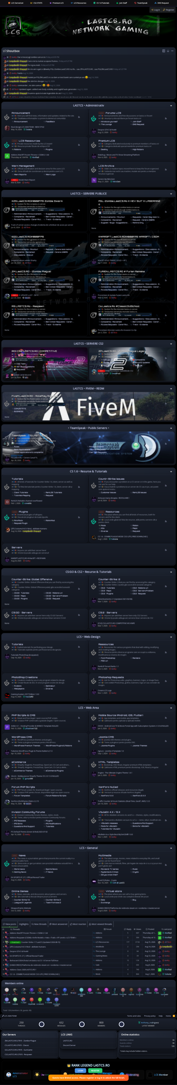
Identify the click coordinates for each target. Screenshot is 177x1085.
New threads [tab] (40, 924)
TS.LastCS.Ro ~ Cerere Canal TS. (24, 457)
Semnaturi (50, 686)
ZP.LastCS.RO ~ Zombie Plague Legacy (122, 351)
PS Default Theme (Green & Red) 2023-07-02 (29, 831)
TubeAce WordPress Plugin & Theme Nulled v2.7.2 (32, 751)
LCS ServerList (17, 3)
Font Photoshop (108, 658)
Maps (135, 528)
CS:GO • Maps (20, 596)
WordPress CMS (22, 737)
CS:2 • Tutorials (108, 588)
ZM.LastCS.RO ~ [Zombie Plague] (31, 271)
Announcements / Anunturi (113, 217)
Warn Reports (20, 175)
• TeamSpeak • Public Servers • (88, 428)
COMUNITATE (20, 409)
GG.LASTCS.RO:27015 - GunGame (18, 1050)
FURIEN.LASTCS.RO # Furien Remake (121, 271)
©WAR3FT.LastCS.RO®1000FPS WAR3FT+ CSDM (128, 236)
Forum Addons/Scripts (56, 796)
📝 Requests (19, 369)
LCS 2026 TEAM (10, 1016)
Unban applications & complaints (28, 452)
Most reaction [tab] (79, 924)
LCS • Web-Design (88, 637)
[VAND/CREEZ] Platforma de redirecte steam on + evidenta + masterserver (129, 908)
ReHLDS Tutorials (54, 493)
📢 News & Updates (54, 367)
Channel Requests (97, 450)
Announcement (21, 113)
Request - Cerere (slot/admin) (59, 249)
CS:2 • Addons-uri (140, 588)
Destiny (104, 149)
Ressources (106, 644)
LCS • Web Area (88, 708)
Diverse (104, 531)
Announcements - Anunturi (26, 249)
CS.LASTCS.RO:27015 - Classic (17, 1045)
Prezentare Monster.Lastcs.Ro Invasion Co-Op (117, 330)
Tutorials (17, 479)
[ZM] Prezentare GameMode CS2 (116, 371)
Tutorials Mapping (22, 495)
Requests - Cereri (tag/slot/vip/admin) (150, 217)
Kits (102, 528)
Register (95, 1070)
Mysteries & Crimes (109, 872)
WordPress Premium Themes (27, 746)
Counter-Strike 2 (53, 900)
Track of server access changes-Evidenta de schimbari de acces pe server (42, 225)
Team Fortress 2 (53, 903)
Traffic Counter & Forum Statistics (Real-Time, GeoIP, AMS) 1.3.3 (124, 801)
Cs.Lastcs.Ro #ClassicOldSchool (119, 306)
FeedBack (50, 122)
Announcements (96, 447)
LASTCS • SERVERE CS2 (88, 343)
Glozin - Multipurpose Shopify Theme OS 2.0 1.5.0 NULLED (35, 776)
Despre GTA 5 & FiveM (107, 129)
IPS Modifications (53, 824)
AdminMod (50, 521)
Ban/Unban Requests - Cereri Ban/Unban (64, 217)
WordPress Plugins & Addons (59, 746)
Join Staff (123, 3)
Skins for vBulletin (141, 826)
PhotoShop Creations (25, 677)
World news (19, 869)
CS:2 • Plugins (107, 594)
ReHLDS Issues (139, 493)
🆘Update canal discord (21, 375)
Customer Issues (108, 493)
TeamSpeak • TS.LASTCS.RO (29, 435)
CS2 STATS (37, 3)
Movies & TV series (110, 869)
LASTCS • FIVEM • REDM (88, 388)
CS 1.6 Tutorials (103, 3)
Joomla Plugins (108, 746)
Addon (135, 525)
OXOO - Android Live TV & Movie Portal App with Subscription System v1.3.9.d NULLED (133, 726)
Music (135, 869)
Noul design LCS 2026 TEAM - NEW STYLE (27, 127)
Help (161, 1016)
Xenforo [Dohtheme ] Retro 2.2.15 (25, 801)
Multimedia (104, 855)
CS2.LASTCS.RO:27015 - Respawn (18, 1054)
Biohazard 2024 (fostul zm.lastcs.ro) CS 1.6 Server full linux (34, 960)
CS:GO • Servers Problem (57, 596)
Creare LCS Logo (105, 690)
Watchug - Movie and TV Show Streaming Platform (119, 155)
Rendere (136, 658)
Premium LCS (58, 3)
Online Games (20, 891)
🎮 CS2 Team (20, 364)
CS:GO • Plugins (21, 599)
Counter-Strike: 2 (109, 579)
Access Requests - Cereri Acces (28, 219)
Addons (17, 149)
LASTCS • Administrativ (88, 105)
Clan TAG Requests (97, 452)
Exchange (105, 903)
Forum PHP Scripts (23, 787)
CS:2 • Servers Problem (143, 591)
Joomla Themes (140, 746)
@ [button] (7, 57)
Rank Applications (22, 450)
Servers (17, 547)
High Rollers (138, 149)
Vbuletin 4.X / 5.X (109, 812)
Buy (134, 900)
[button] (168, 51)
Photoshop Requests (111, 677)
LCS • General (89, 848)
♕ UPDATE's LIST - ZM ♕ (25, 295)
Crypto (136, 872)
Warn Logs (50, 175)
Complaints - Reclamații (111, 220)
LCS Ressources (29, 141)
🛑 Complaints (52, 364)
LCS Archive (106, 166)
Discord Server (69, 1045)
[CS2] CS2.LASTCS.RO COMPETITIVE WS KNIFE (116, 623)
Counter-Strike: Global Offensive (32, 579)
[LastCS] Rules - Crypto (107, 880)
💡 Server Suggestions (24, 367)
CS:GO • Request (53, 599)
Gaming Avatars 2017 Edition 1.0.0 (25, 694)
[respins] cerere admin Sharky (24, 260)
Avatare (17, 686)
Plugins (49, 149)
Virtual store (114, 891)
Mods (103, 525)
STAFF (92, 411)
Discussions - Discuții (23, 255)
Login (80, 1070)
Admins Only (138, 223)
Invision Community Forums (28, 812)
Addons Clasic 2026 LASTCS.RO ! (23, 969)
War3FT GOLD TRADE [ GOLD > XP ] (112, 260)
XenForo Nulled (108, 787)
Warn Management (23, 166)
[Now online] (6, 941)
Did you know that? (109, 875)
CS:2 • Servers (107, 612)
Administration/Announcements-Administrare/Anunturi (38, 214)
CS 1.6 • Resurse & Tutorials (88, 471)
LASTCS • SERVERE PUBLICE (89, 193)
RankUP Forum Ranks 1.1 (108, 666)
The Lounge (106, 124)
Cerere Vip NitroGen (106, 179)
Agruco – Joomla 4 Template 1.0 (111, 751)
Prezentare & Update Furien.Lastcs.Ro (114, 295)
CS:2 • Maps (106, 591)
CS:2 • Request (139, 594)
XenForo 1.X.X (107, 796)
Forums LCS (113, 113)
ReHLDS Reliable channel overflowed (26, 500)
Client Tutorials (21, 493)
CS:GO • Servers (22, 612)
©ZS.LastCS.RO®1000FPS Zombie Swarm (37, 201)
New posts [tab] (10, 924)
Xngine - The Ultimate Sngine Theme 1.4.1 (115, 772)
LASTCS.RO (67, 1040)
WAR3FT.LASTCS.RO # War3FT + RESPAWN (28, 558)
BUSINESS (18, 411)
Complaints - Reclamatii (24, 217)
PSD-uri (104, 661)
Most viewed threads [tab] (101, 924)
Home (168, 1016)
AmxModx (18, 521)
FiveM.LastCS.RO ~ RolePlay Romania (35, 396)
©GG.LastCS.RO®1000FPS (28, 236)
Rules (16, 447)
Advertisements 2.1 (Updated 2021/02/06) (115, 599)
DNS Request (163, 3)
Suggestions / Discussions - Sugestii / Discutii (66, 214)
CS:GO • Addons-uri (54, 593)
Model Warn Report (23, 180)
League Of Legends (23, 903)
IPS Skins (18, 824)
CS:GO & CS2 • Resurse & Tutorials (89, 572)
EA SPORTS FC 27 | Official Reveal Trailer (28, 877)
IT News (49, 872)
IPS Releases (20, 821)
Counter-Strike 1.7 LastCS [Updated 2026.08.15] (35, 942)
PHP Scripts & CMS (23, 715)
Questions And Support (24, 826)
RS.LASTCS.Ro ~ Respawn (28, 306)
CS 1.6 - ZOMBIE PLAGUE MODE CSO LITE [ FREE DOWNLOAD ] (123, 536)
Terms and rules (134, 1016)
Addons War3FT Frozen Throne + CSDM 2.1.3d (30, 155)
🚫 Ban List (50, 369)
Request (49, 495)
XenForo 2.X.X (139, 796)
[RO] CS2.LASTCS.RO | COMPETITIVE (34, 351)
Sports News (51, 869)
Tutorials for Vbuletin (110, 829)
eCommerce (19, 762)
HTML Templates (108, 762)
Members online (14, 983)
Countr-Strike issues (111, 479)
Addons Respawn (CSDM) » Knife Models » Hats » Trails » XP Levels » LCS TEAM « (43, 937)
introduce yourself (109, 122)
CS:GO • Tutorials (21, 593)
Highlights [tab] (24, 924)
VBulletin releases (109, 823)
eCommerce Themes (23, 771)
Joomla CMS (106, 737)
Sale (103, 900)
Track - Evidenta (53, 219)
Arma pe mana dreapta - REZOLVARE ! (113, 498)
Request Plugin (21, 523)
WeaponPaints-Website (21, 908)
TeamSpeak (142, 3)
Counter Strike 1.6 (22, 900)
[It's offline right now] (6, 932)
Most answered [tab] (59, 924)
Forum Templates (22, 796)
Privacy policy (150, 1016)
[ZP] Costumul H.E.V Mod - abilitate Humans (29, 528)
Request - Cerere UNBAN (144, 220)
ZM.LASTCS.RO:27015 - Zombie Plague (20, 1040)
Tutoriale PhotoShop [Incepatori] (24, 655)
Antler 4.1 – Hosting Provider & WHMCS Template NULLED (34, 726)
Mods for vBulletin (109, 826)
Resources (112, 511)
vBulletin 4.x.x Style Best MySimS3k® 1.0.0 (115, 834)
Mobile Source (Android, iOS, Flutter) (120, 715)
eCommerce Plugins (54, 771)
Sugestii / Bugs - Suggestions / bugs (117, 223)
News (22, 855)
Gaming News (20, 872)
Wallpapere (19, 689)
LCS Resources (80, 3)
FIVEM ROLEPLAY (97, 409)
